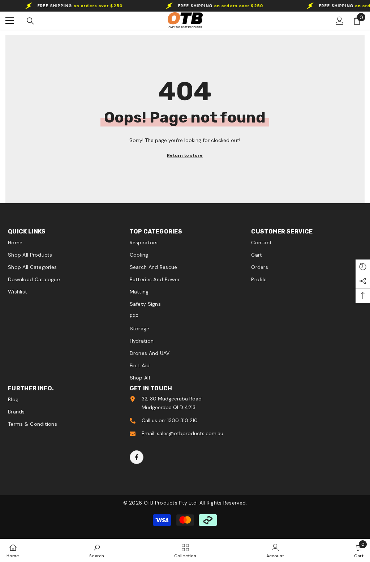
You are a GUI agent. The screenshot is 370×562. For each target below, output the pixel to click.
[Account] (340, 21)
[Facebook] (136, 457)
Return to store (185, 155)
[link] (97, 550)
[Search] (30, 21)
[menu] (9, 20)
